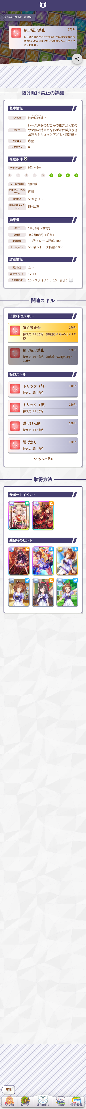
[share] (77, 59)
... (4, 17)
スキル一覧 (12, 17)
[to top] (77, 1089)
